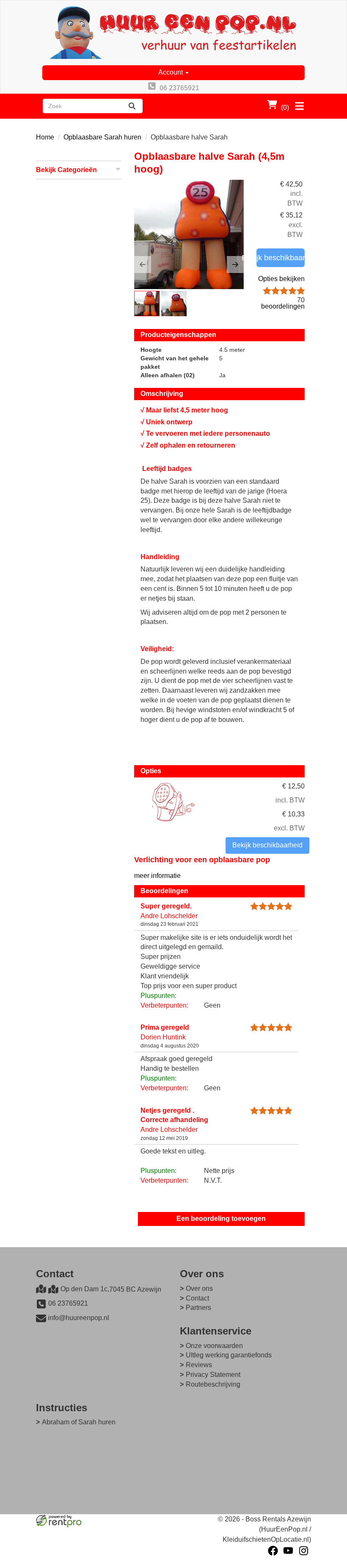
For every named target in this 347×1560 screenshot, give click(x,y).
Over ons (199, 1288)
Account (171, 72)
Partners (198, 1307)
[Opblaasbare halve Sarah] (189, 235)
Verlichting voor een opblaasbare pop (202, 859)
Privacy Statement (213, 1374)
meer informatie (157, 875)
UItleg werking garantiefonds (229, 1355)
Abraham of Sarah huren (79, 1422)
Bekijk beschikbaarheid (280, 258)
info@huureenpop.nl (78, 1317)
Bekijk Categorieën (66, 169)
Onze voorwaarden (214, 1345)
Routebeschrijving (213, 1384)
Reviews (199, 1364)
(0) (285, 107)
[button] (142, 264)
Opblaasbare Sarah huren (102, 137)
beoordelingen (283, 303)
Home (45, 137)
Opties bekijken (281, 278)
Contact (197, 1298)
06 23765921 (68, 1303)
